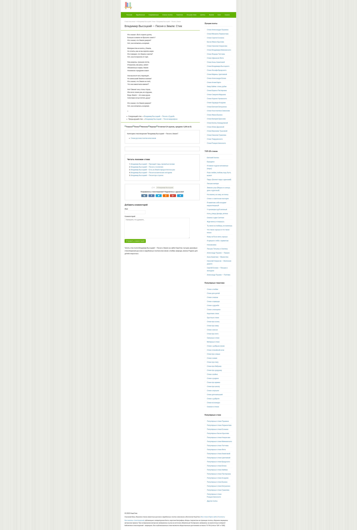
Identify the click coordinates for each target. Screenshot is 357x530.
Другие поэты (212, 501)
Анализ (211, 15)
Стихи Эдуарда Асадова (216, 103)
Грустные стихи (213, 318)
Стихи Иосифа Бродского (216, 70)
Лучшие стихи (191, 15)
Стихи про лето (212, 334)
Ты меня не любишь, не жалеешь (219, 226)
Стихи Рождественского (216, 143)
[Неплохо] (143, 126)
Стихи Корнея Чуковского (217, 98)
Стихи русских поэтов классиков (143, 138)
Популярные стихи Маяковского (219, 441)
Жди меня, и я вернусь (215, 222)
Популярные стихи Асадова (217, 478)
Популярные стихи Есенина (217, 429)
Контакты (221, 517)
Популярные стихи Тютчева (217, 445)
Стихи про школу (213, 386)
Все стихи (204, 517)
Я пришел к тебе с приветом (217, 241)
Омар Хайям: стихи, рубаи (216, 86)
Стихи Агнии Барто (214, 82)
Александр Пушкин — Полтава (218, 275)
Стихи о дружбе (213, 305)
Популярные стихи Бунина (217, 482)
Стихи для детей (213, 293)
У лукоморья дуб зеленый (217, 209)
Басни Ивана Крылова (215, 42)
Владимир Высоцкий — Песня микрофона (161, 119)
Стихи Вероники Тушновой (217, 131)
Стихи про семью (213, 354)
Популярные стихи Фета (216, 449)
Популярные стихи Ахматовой (218, 454)
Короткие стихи (213, 313)
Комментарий (130, 216)
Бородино (210, 162)
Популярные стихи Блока (216, 466)
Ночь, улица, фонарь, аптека (217, 214)
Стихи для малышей (215, 394)
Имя (126, 209)
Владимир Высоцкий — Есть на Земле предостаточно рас (153, 170)
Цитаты (202, 15)
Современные (154, 15)
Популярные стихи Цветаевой (218, 458)
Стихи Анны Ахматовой (216, 62)
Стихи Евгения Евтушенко (217, 107)
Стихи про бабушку (214, 366)
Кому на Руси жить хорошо (217, 237)
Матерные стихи (213, 342)
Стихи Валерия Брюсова (216, 119)
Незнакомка (211, 245)
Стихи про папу (212, 362)
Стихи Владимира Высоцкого (218, 66)
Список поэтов (167, 15)
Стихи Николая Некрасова (217, 46)
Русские (129, 15)
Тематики (179, 15)
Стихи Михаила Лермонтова (217, 34)
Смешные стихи (213, 338)
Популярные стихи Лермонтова (219, 425)
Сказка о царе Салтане (215, 218)
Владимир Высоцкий (165, 187)
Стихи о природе (213, 301)
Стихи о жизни (212, 297)
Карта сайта (213, 517)
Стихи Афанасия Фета (215, 58)
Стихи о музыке (213, 390)
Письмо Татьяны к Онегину (217, 249)
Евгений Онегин (213, 158)
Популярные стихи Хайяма (217, 470)
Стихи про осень (213, 322)
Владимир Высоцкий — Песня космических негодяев (151, 173)
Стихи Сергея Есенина (215, 38)
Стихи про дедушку (214, 370)
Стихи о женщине (213, 309)
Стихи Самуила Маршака (216, 95)
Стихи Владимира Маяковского (219, 50)
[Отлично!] (161, 126)
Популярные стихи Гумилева (218, 490)
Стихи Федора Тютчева (216, 54)
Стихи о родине (213, 378)
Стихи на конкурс (213, 403)
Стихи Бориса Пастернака (217, 90)
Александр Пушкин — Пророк (218, 253)
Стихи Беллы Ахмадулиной (217, 123)
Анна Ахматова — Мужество (217, 257)
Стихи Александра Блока (216, 78)
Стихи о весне (212, 330)
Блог (219, 15)
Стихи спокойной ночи (215, 350)
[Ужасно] (129, 126)
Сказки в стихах (213, 407)
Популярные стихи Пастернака (219, 474)
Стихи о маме (212, 358)
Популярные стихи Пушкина (218, 421)
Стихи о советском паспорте (218, 199)
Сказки (227, 15)
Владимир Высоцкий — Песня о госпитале (147, 167)
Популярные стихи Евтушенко (218, 486)
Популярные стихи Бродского (218, 462)
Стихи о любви (212, 289)
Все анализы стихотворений (134, 520)
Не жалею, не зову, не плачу (217, 194)
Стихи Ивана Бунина (214, 115)
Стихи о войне (212, 374)
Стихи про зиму (213, 326)
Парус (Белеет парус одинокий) (219, 180)
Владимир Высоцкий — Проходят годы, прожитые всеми (153, 164)
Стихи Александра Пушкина (217, 30)
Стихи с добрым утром (216, 346)
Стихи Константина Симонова (218, 111)
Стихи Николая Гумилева (216, 135)
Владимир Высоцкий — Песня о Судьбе (159, 116)
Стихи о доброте (213, 399)
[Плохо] (136, 126)
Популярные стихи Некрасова (218, 437)
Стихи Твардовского (215, 139)
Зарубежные (140, 15)
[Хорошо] (152, 126)
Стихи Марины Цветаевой (217, 74)
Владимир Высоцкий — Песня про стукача (147, 175)
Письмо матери (213, 184)
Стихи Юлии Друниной (215, 127)
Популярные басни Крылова (218, 433)
